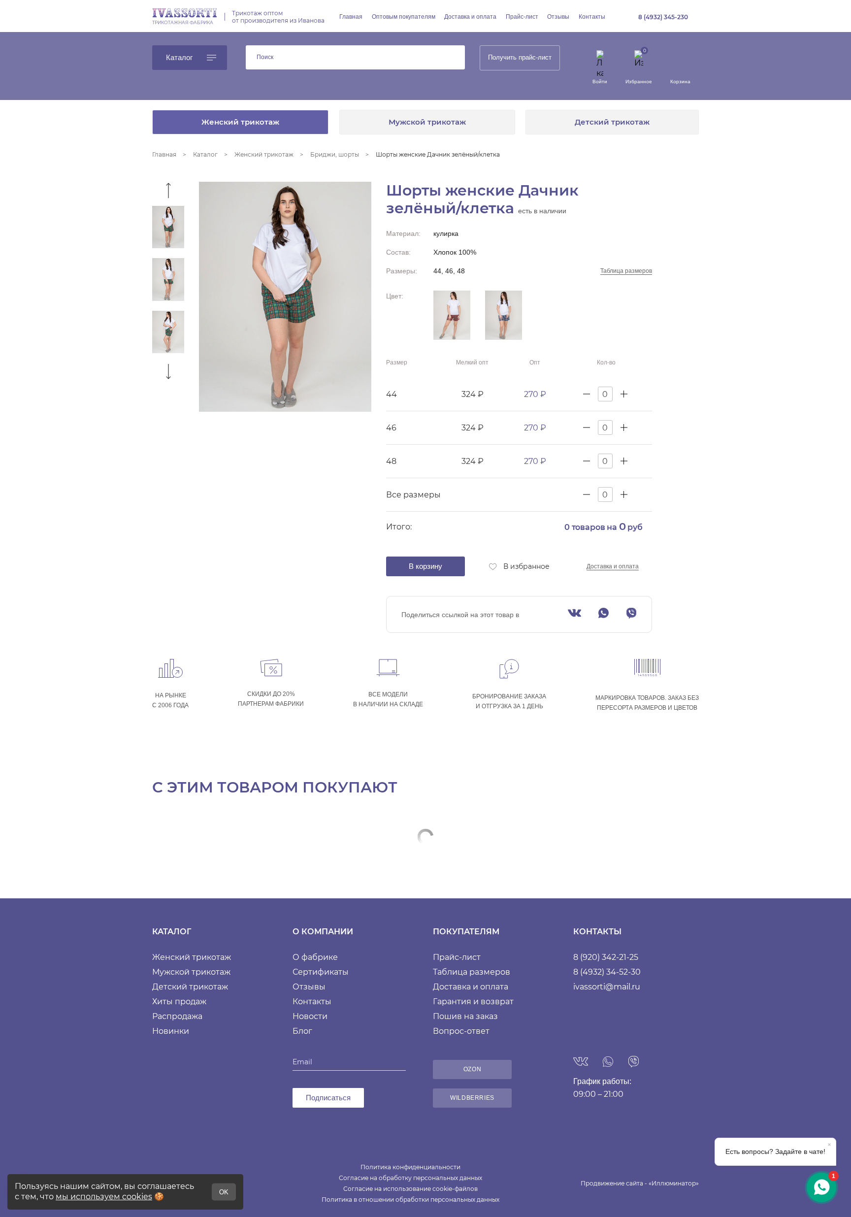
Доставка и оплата (470, 16)
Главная (350, 16)
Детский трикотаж (612, 122)
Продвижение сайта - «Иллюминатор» (640, 1183)
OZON (472, 1069)
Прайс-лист (522, 16)
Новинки (170, 1031)
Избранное (638, 81)
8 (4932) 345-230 (663, 17)
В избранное (526, 566)
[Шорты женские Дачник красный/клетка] (451, 315)
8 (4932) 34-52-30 (607, 972)
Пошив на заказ (465, 1016)
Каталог (179, 57)
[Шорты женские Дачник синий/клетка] (503, 315)
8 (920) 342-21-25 (605, 957)
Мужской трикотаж (427, 122)
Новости (310, 1016)
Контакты (592, 16)
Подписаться (328, 1097)
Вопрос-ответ (461, 1031)
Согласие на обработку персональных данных (410, 1178)
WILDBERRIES (472, 1097)
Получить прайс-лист (520, 57)
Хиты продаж (179, 1001)
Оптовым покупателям (403, 16)
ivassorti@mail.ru (606, 986)
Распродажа (177, 1016)
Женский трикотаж (240, 122)
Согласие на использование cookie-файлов (410, 1188)
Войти (599, 81)
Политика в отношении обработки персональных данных (410, 1199)
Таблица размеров (626, 270)
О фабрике (315, 957)
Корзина (680, 81)
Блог (302, 1031)
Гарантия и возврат (473, 1001)
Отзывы (558, 16)
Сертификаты (321, 972)
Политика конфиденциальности (410, 1167)
